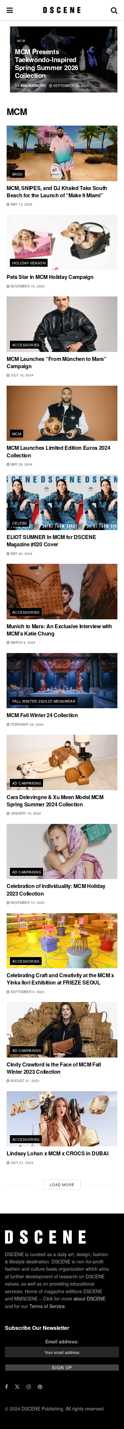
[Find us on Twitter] (17, 1386)
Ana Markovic (33, 85)
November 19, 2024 (27, 286)
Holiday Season (29, 262)
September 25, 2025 (70, 85)
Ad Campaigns (26, 783)
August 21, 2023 (24, 1080)
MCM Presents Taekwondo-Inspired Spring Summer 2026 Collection (46, 63)
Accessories (26, 344)
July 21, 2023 (21, 1162)
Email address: (62, 1341)
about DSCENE (89, 1298)
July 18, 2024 (21, 375)
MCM (21, 41)
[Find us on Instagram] (28, 1386)
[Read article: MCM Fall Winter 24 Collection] (62, 681)
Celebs (19, 522)
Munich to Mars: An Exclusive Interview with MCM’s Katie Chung (59, 629)
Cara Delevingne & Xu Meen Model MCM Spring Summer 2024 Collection (55, 800)
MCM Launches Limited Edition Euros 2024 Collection (58, 451)
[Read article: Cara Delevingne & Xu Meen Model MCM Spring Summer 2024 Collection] (62, 762)
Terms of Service (47, 1306)
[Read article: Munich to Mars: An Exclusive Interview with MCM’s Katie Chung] (62, 591)
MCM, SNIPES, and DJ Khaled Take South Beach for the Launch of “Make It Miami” (57, 191)
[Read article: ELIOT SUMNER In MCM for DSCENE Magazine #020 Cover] (62, 502)
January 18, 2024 (25, 813)
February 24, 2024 (27, 724)
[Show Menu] (10, 10)
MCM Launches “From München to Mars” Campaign (56, 362)
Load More (62, 1184)
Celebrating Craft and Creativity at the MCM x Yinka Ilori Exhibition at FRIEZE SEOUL (60, 978)
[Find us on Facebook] (6, 1386)
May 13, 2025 (21, 204)
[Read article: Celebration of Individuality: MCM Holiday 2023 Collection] (62, 851)
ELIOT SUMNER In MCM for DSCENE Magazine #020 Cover (51, 540)
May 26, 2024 (21, 553)
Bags (17, 173)
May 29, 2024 (21, 464)
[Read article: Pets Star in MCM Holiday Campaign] (62, 242)
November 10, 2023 (27, 902)
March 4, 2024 (22, 642)
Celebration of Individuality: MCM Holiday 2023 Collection (56, 889)
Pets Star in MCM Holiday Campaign (50, 277)
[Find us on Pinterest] (40, 1386)
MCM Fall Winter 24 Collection (42, 715)
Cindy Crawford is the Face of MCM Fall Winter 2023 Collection (54, 1068)
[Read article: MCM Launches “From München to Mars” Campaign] (62, 324)
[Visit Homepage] (61, 10)
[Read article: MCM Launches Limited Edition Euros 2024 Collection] (62, 413)
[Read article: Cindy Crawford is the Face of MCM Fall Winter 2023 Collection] (62, 1030)
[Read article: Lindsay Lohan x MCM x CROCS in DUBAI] (62, 1119)
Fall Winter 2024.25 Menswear (43, 701)
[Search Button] (114, 10)
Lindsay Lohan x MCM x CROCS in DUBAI (57, 1153)
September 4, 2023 (27, 991)
